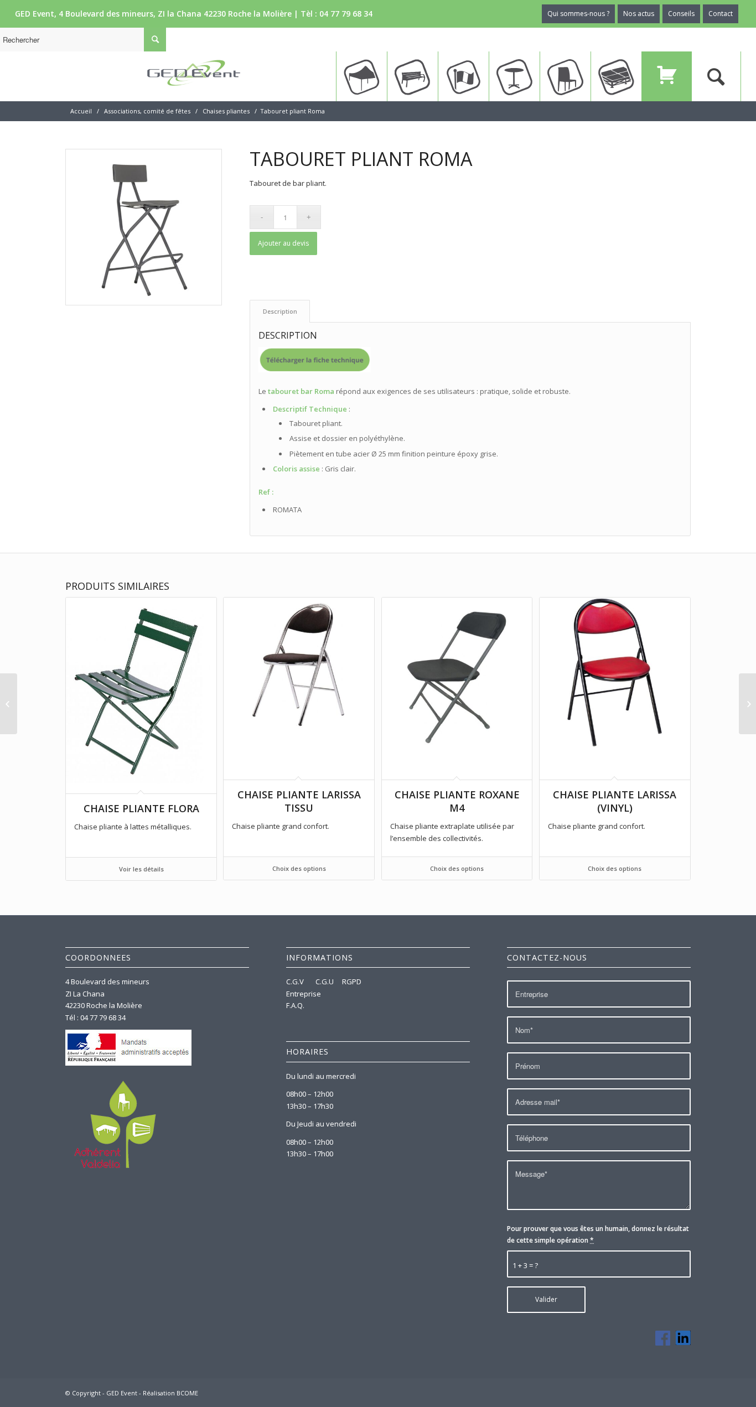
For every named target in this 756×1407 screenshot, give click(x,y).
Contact (720, 13)
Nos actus (638, 13)
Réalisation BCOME (170, 1393)
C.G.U (324, 982)
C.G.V (295, 982)
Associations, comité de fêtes (147, 111)
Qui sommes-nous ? (578, 13)
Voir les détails (141, 869)
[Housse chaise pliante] (747, 703)
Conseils (681, 13)
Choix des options (299, 868)
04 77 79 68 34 (345, 13)
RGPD (351, 982)
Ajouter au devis (283, 243)
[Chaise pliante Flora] (8, 703)
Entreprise (303, 994)
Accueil (81, 111)
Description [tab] (280, 311)
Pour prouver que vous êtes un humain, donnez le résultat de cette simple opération (598, 1234)
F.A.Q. (295, 1005)
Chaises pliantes (226, 111)
